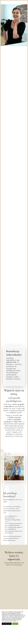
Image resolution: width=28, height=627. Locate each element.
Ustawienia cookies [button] (7, 623)
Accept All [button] (15, 623)
